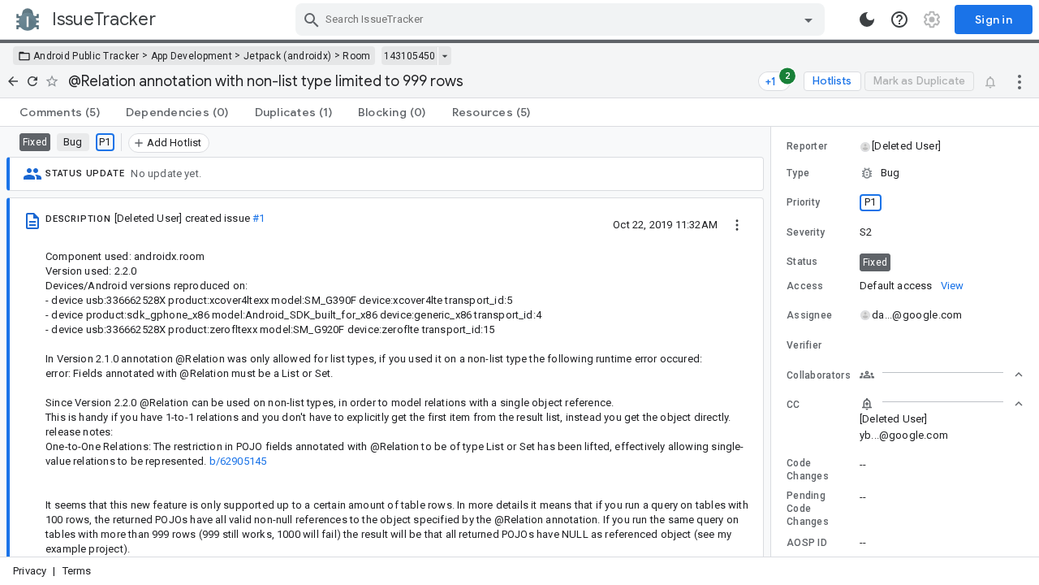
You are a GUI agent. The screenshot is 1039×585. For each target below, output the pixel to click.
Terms (77, 571)
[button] (905, 146)
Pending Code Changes (808, 508)
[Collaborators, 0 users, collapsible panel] (942, 374)
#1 (258, 218)
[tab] (59, 112)
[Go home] (13, 81)
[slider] (773, 342)
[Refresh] (32, 81)
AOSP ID (807, 542)
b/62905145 (238, 461)
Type (798, 173)
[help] (899, 19)
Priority (803, 202)
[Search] (311, 19)
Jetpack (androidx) (287, 56)
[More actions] (1020, 81)
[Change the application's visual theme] (867, 19)
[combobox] (562, 19)
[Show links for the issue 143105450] (444, 56)
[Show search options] (808, 19)
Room (356, 56)
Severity (806, 232)
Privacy (29, 571)
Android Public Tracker (86, 56)
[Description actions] (737, 224)
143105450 (409, 56)
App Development (192, 56)
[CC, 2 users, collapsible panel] (942, 403)
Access (805, 286)
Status (802, 261)
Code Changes (808, 469)
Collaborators (819, 375)
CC (793, 404)
